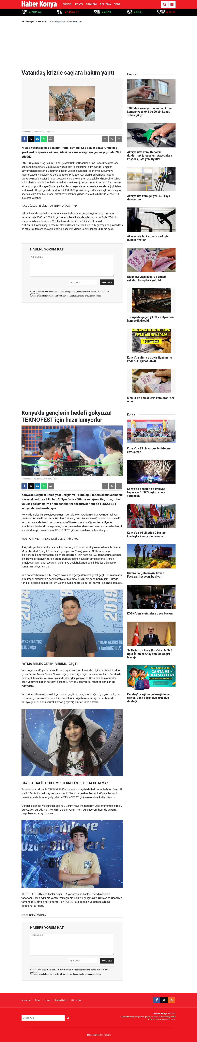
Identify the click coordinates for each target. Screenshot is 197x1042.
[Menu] (172, 4)
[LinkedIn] (37, 139)
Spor (117, 4)
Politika (105, 4)
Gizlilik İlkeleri (61, 1000)
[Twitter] (31, 139)
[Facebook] (24, 139)
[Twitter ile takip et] (164, 1000)
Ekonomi (91, 4)
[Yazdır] (51, 139)
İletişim (47, 1000)
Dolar (97, 11)
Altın (24, 11)
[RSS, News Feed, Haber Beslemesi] (171, 1000)
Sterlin (161, 11)
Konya (79, 4)
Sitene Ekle (76, 1000)
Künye (37, 1000)
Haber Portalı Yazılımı (101, 1035)
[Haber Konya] (39, 4)
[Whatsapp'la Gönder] (44, 139)
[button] (105, 139)
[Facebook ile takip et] (156, 1000)
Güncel (67, 4)
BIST (60, 11)
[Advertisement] (98, 47)
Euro (129, 11)
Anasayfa (29, 21)
